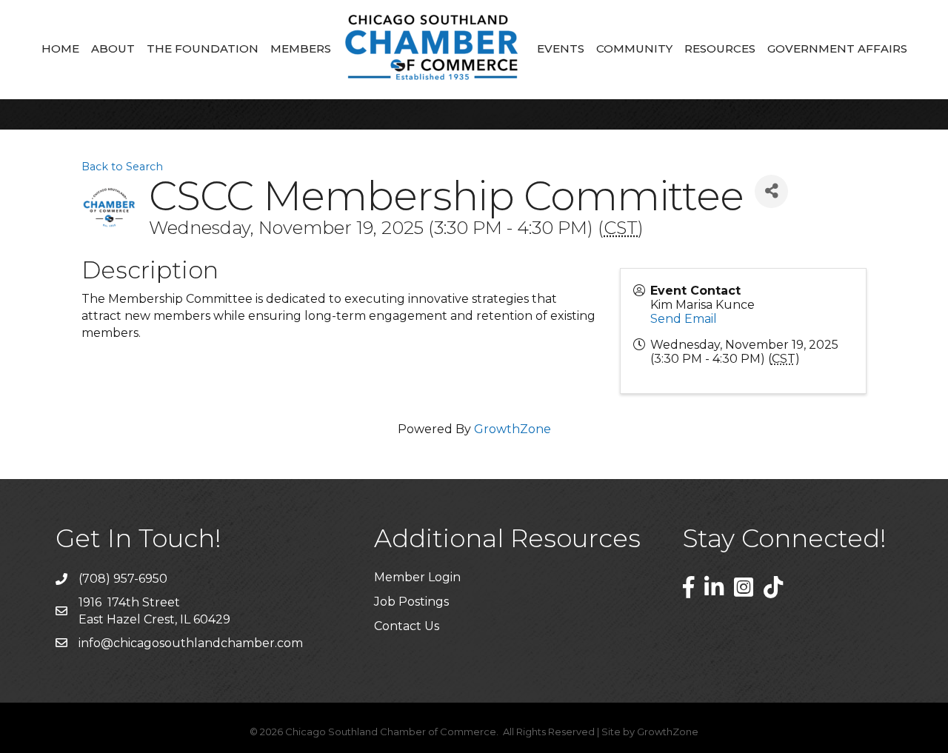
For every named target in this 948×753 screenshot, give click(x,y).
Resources (719, 48)
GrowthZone (512, 429)
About (113, 48)
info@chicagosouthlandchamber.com (191, 643)
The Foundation (202, 48)
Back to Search (122, 166)
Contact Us (406, 626)
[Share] (771, 191)
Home (60, 48)
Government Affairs (837, 48)
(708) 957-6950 (123, 579)
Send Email (683, 319)
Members (300, 48)
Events (560, 48)
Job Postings (411, 602)
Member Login (417, 577)
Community (634, 48)
